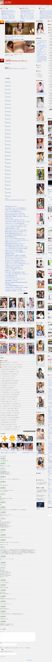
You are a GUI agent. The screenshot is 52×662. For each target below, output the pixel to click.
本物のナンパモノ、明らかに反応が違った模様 (13, 250)
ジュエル (49, 491)
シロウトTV (49, 481)
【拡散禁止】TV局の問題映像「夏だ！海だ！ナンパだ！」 (42, 352)
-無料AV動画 (50, 452)
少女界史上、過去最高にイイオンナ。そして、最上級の (41, 150)
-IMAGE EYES (50, 462)
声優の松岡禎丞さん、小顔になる (11, 280)
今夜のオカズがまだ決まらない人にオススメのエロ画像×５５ (16, 229)
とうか (38, 278)
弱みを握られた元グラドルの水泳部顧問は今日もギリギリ (31, 323)
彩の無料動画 (50, 329)
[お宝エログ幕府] (6, 4)
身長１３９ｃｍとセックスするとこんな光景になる (14, 213)
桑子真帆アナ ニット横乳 (10, 270)
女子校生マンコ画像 (8, 218)
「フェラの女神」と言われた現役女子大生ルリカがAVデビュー (16, 273)
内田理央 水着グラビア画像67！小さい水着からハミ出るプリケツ (17, 216)
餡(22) (37, 309)
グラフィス (49, 469)
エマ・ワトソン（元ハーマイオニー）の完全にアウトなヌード (16, 224)
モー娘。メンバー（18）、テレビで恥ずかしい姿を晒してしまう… (17, 240)
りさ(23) (38, 319)
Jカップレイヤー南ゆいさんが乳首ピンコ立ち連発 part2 (42, 48)
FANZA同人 (49, 502)
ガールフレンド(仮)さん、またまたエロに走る (13, 258)
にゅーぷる (49, 379)
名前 (0, 642)
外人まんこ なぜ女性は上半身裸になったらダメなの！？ (15, 238)
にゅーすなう (50, 258)
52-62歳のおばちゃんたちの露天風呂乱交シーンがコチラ (41, 55)
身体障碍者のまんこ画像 (9, 253)
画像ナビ (49, 284)
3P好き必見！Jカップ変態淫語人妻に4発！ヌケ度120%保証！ (42, 469)
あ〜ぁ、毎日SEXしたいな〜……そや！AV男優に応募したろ (15, 208)
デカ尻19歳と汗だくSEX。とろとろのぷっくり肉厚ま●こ (41, 225)
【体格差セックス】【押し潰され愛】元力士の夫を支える (31, 339)
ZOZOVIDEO (50, 456)
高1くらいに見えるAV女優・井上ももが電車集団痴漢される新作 (42, 57)
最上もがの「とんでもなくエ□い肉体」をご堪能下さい (15, 260)
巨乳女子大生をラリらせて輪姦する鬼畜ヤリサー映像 (15, 272)
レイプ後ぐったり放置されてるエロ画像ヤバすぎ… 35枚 (15, 226)
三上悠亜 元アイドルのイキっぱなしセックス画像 (14, 265)
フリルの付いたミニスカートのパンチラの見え (13, 289)
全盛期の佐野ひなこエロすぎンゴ (11, 206)
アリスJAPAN (50, 473)
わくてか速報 (50, 417)
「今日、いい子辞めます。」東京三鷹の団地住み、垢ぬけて (13, 309)
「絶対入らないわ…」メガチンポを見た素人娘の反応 (14, 223)
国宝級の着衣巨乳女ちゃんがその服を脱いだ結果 (14, 245)
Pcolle (49, 485)
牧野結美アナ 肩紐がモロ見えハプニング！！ (13, 241)
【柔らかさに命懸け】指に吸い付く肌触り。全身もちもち (22, 339)
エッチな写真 (50, 446)
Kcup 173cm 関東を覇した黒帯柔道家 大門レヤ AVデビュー (4, 323)
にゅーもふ (49, 197)
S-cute (49, 475)
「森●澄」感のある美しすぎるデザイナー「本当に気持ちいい (13, 339)
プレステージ (50, 465)
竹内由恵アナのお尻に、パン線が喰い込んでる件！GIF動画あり (16, 287)
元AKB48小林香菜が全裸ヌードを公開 (12, 228)
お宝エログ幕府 (29, 660)
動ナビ (49, 371)
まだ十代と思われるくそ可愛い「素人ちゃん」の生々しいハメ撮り (17, 221)
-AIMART (49, 461)
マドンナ (49, 474)
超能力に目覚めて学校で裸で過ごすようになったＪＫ (15, 243)
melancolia (49, 413)
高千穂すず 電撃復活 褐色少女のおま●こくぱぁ (13, 233)
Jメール (49, 497)
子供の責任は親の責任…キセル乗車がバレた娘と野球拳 (15, 255)
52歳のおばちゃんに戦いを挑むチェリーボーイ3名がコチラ (42, 41)
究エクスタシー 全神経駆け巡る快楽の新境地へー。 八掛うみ (42, 254)
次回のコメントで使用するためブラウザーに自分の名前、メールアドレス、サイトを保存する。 (15, 647)
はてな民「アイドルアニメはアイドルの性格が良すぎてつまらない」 (17, 263)
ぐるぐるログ (50, 385)
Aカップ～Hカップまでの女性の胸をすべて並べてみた (15, 219)
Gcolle (49, 484)
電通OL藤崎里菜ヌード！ (9, 283)
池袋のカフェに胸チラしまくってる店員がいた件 (8, 452)
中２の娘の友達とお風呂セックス (11, 277)
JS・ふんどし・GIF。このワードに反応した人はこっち (15, 278)
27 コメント (21, 293)
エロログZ (49, 415)
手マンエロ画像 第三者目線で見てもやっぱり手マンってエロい (16, 246)
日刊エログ (49, 299)
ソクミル (8, 55)
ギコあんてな (50, 395)
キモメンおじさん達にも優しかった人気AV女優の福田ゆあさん (42, 46)
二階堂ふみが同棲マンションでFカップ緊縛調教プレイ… (15, 251)
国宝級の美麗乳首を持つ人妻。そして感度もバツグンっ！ (41, 426)
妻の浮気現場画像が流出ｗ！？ (10, 236)
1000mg (49, 318)
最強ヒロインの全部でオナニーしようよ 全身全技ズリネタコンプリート (42, 94)
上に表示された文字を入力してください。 (7, 651)
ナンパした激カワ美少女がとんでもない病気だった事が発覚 (16, 248)
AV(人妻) (39, 75)
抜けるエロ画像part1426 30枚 (11, 275)
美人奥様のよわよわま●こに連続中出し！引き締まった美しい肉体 (42, 196)
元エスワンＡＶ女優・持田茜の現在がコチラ (13, 211)
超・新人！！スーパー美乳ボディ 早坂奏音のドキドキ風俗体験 (22, 323)
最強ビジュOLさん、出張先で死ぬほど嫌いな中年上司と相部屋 (42, 136)
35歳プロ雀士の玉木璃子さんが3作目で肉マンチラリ (42, 52)
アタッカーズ (50, 472)
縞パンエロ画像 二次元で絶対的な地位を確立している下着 (15, 235)
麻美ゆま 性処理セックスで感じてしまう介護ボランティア (15, 231)
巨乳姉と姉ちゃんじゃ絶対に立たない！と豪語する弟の (41, 394)
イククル (49, 496)
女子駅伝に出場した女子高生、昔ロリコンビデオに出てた (15, 209)
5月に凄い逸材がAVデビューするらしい (29, 452)
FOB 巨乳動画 (50, 460)
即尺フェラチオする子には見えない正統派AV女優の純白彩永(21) (42, 59)
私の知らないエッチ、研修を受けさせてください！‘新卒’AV (22, 309)
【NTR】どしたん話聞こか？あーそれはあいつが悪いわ (41, 240)
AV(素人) (39, 74)
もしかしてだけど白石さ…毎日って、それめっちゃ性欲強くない (41, 181)
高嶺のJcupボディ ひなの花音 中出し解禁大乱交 (13, 323)
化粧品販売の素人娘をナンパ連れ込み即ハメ (13, 267)
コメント (2, 631)
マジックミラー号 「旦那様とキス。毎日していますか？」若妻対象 (4, 355)
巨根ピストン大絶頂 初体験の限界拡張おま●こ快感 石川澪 (4, 309)
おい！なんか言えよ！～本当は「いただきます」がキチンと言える (41, 210)
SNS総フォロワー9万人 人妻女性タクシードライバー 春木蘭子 (31, 354)
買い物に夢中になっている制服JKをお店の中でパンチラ (15, 262)
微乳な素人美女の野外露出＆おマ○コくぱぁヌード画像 (15, 214)
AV (5, 59)
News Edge (49, 384)
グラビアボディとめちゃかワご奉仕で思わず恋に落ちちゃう (41, 108)
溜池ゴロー (49, 471)
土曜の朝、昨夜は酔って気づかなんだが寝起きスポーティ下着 (31, 309)
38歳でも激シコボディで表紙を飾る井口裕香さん (42, 61)
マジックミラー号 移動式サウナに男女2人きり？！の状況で (22, 354)
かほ (37, 268)
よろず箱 (49, 386)
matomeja (49, 250)
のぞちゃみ (38, 288)
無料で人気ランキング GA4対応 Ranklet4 (29, 431)
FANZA (8, 37)
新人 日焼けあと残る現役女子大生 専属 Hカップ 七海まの (42, 163)
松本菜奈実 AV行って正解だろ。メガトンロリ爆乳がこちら (17, 68)
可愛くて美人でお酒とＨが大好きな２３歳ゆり (14, 39)
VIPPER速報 (49, 403)
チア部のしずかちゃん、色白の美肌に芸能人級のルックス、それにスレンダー (41, 337)
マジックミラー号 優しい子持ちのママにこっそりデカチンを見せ (13, 355)
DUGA (49, 482)
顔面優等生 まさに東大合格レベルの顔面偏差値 (15, 21)
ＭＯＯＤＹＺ (50, 466)
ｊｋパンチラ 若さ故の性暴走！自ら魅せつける (14, 268)
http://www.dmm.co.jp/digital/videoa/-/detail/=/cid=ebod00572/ (15, 199)
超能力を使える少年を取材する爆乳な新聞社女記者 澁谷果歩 (16, 282)
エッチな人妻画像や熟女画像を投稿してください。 (14, 285)
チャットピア (50, 490)
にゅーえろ (49, 220)
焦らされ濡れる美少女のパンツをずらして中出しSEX (41, 380)
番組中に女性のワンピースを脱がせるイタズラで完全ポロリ (16, 256)
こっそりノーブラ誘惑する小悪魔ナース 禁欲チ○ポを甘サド (41, 122)
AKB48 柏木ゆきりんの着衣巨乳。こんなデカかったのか (15, 290)
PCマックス (49, 495)
